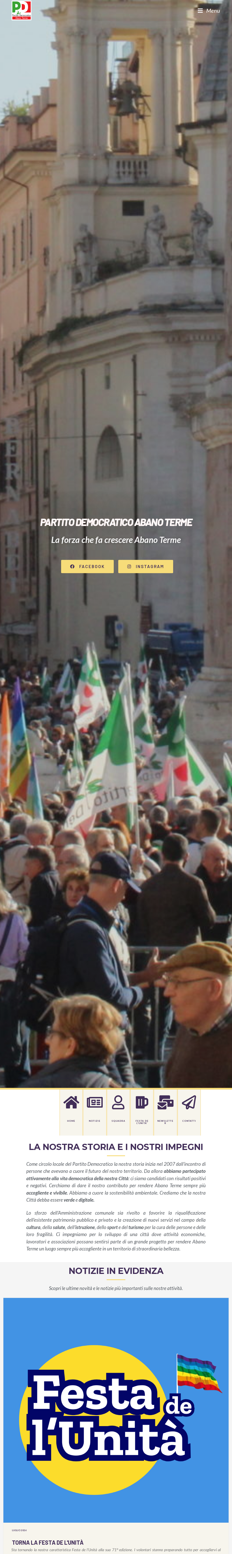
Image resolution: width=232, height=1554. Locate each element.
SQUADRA (118, 1120)
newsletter (165, 1122)
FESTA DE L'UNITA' (142, 1122)
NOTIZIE (94, 1120)
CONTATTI (189, 1120)
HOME (71, 1120)
